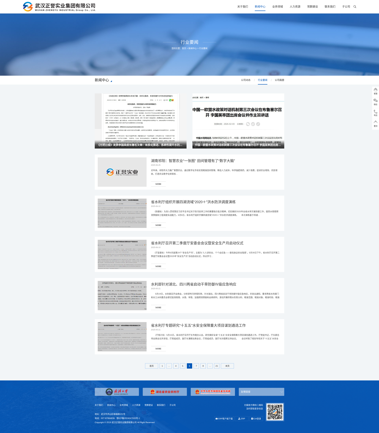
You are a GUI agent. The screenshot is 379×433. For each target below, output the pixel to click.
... (169, 366)
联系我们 (330, 6)
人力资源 (295, 6)
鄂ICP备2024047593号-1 (128, 418)
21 (217, 366)
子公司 (346, 6)
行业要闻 (203, 48)
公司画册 (279, 80)
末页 (227, 366)
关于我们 (242, 6)
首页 (184, 48)
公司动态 (245, 80)
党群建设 (312, 6)
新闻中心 (260, 6)
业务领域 (277, 6)
